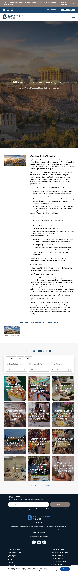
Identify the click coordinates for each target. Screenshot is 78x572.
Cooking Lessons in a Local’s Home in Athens (63, 388)
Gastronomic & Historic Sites (13, 556)
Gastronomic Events (14, 552)
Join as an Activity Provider (60, 552)
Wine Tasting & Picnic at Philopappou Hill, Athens (39, 468)
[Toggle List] (25, 369)
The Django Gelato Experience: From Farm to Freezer (63, 441)
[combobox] (14, 369)
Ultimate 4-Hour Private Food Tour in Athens (39, 441)
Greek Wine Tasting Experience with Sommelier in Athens (39, 414)
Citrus (15, 468)
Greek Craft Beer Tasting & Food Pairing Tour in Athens (14, 414)
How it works (12, 560)
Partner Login (67, 10)
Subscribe (60, 504)
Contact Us (11, 565)
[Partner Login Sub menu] (73, 9)
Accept (65, 569)
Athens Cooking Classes (12, 336)
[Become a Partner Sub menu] (57, 9)
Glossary (10, 562)
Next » (48, 485)
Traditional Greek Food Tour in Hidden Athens (39, 388)
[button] (11, 358)
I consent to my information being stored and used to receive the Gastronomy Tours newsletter (38, 509)
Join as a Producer (57, 558)
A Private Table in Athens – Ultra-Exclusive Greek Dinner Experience (14, 441)
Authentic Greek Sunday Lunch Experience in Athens (63, 414)
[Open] (73, 17)
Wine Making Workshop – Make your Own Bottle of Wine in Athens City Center (63, 468)
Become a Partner (49, 10)
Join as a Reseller (57, 564)
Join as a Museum (57, 555)
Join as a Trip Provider (58, 561)
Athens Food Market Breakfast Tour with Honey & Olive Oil (14, 388)
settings (55, 570)
